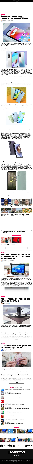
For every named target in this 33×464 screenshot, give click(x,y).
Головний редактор (6, 261)
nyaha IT (4, 350)
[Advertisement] (16, 8)
